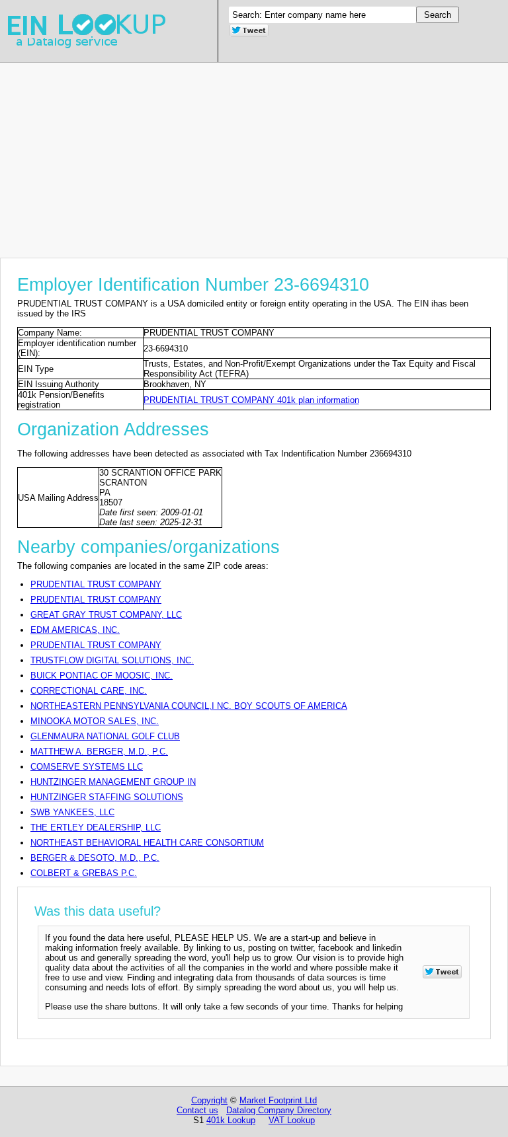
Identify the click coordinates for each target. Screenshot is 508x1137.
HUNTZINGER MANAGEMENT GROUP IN (113, 782)
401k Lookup (230, 1120)
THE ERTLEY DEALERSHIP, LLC (95, 827)
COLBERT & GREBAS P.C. (83, 873)
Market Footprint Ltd (278, 1100)
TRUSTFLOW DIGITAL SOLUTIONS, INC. (112, 660)
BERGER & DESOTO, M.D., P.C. (94, 858)
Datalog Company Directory (278, 1110)
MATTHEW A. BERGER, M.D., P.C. (99, 751)
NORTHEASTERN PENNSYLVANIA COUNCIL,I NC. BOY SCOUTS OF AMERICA (188, 706)
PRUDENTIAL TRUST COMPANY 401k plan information (251, 400)
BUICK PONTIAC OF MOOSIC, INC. (101, 675)
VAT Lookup (292, 1120)
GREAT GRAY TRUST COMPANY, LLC (106, 615)
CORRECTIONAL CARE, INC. (88, 691)
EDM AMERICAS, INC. (75, 630)
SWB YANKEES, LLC (72, 812)
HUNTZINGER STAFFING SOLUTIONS (106, 797)
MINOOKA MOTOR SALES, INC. (94, 721)
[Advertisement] (254, 155)
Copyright (209, 1100)
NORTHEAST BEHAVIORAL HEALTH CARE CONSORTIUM (147, 843)
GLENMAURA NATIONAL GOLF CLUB (105, 736)
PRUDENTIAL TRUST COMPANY (95, 584)
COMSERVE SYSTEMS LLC (86, 767)
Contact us (197, 1110)
